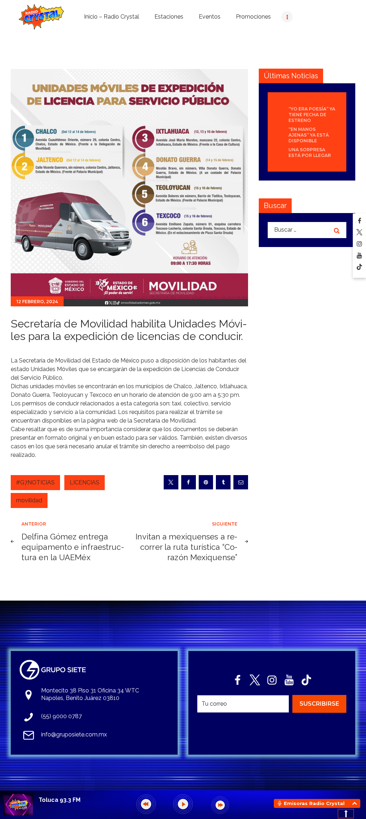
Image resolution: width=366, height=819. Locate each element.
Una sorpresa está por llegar (309, 152)
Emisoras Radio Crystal (314, 803)
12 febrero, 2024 (37, 301)
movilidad (29, 500)
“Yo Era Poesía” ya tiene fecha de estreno (311, 114)
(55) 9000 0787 (61, 716)
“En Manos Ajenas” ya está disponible (308, 135)
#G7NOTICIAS (35, 482)
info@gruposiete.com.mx (74, 734)
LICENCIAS (84, 482)
